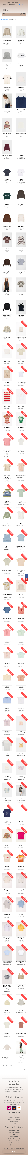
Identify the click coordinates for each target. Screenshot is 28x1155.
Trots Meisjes (4, 19)
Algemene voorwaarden (14, 1118)
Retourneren (14, 1116)
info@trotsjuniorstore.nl (14, 1145)
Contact (21, 4)
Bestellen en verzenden (14, 1120)
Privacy (14, 1123)
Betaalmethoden (14, 1121)
